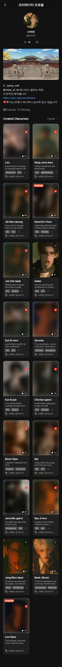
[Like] (26, 127)
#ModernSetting (47, 172)
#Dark (8, 588)
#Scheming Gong (54, 588)
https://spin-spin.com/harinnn (19, 97)
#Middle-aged (18, 588)
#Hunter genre (40, 588)
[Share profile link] (37, 42)
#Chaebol (44, 232)
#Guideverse (10, 172)
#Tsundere (39, 350)
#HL (37, 172)
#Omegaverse (11, 528)
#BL (19, 172)
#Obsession (20, 469)
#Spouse (15, 291)
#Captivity (9, 469)
